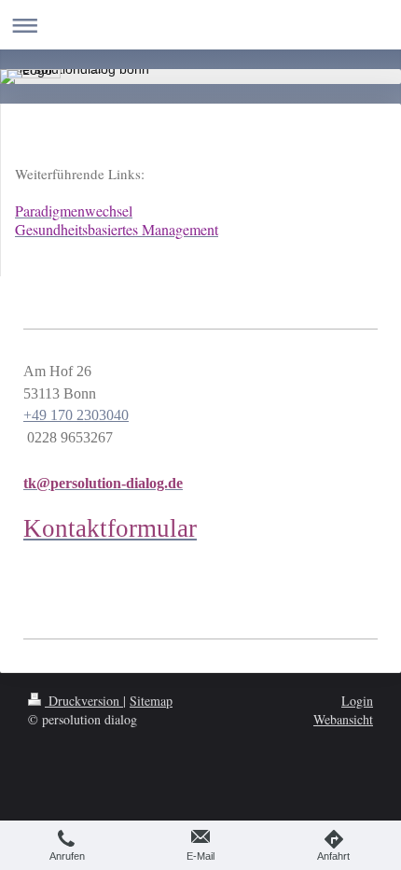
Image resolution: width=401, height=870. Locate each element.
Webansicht (343, 719)
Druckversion (84, 700)
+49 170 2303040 (76, 415)
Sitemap (151, 700)
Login (357, 700)
